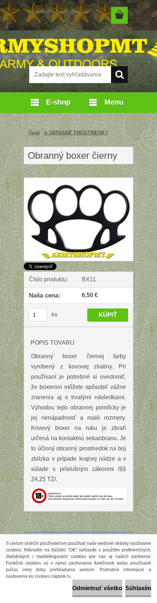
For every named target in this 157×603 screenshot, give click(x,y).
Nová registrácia (72, 11)
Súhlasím (138, 588)
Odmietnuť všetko (97, 588)
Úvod (33, 132)
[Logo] (78, 43)
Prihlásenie (38, 11)
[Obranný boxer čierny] (78, 180)
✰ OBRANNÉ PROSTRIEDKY (75, 132)
